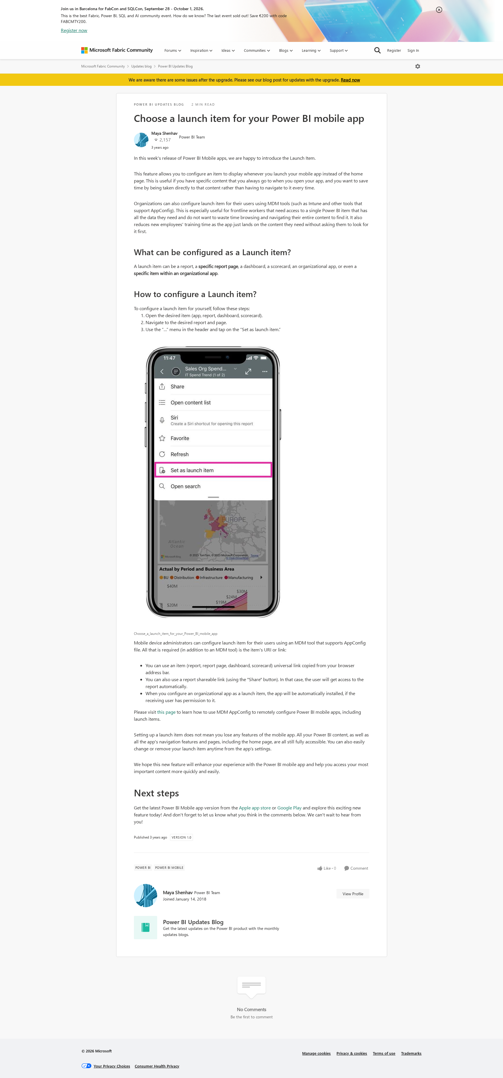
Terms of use (384, 1053)
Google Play (289, 807)
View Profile (353, 893)
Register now (74, 30)
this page (166, 712)
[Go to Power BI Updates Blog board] (145, 927)
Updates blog (141, 66)
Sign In (413, 50)
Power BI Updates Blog (175, 66)
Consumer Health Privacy (157, 1065)
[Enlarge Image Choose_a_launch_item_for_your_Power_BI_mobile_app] (251, 483)
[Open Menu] (418, 66)
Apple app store (255, 807)
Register (394, 50)
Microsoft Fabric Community (103, 66)
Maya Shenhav (164, 133)
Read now (350, 80)
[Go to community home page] (117, 50)
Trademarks (411, 1053)
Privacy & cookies (351, 1053)
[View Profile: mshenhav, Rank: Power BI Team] (141, 140)
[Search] (377, 50)
